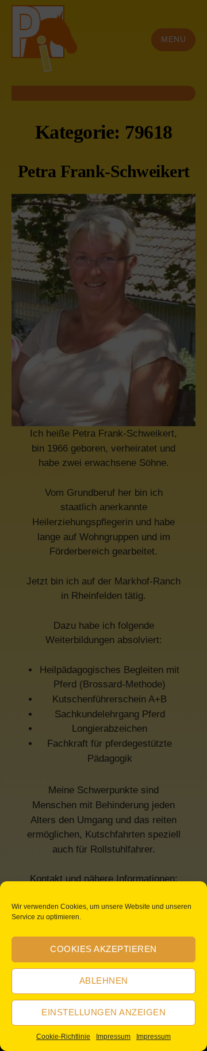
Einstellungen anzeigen (103, 1012)
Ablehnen (103, 980)
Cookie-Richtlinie (63, 1037)
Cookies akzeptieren (103, 949)
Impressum (113, 1037)
